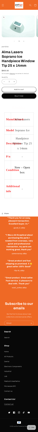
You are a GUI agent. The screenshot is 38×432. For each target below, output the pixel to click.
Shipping (12, 73)
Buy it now (19, 96)
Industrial (7, 371)
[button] (2, 5)
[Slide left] (14, 41)
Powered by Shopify (23, 426)
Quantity (5, 77)
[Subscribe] (31, 323)
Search (7, 337)
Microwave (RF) (10, 386)
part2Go (16, 426)
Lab (5, 376)
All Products (8, 356)
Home (6, 351)
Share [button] (6, 213)
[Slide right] (23, 41)
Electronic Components (13, 366)
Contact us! (9, 404)
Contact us (8, 391)
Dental (6, 361)
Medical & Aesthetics (12, 381)
